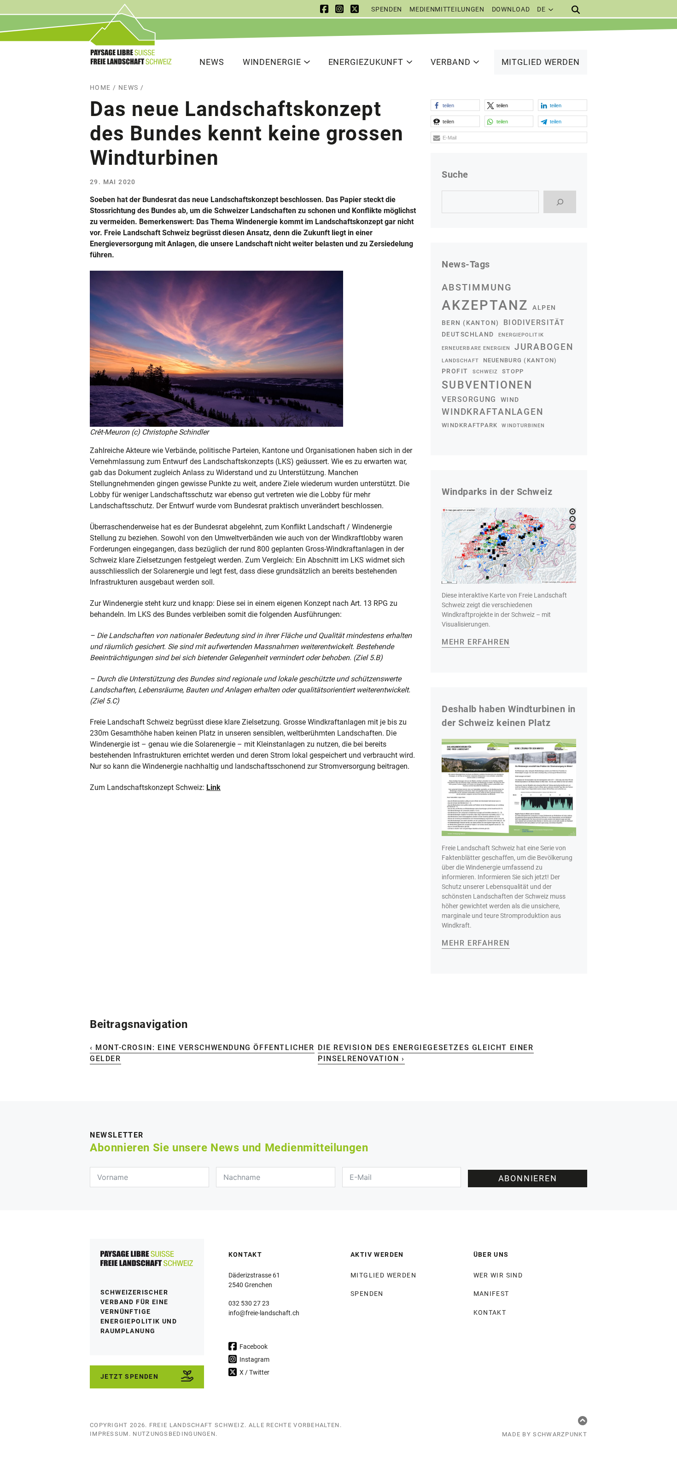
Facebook (253, 1346)
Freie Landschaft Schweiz (197, 1425)
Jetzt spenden (129, 1376)
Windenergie (272, 62)
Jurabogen (543, 347)
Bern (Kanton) (470, 322)
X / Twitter (253, 1372)
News (211, 62)
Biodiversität (534, 322)
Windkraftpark (469, 425)
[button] (455, 105)
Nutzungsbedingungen (174, 1433)
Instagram (253, 1359)
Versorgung (469, 399)
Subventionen (487, 384)
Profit (455, 371)
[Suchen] (559, 202)
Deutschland (468, 334)
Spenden (386, 9)
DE (541, 9)
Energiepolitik (521, 335)
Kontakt (490, 1312)
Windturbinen (523, 426)
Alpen (544, 307)
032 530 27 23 (248, 1303)
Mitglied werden (541, 62)
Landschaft (460, 361)
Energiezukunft (366, 62)
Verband (450, 62)
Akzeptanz (485, 305)
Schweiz (485, 372)
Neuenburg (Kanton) (520, 360)
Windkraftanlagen (492, 412)
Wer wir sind (498, 1275)
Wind (510, 399)
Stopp (513, 371)
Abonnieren (527, 1178)
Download (511, 9)
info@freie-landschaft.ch (263, 1313)
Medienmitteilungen (446, 9)
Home (100, 87)
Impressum (109, 1433)
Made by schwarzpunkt (544, 1434)
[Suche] (575, 9)
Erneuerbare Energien (476, 348)
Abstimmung (477, 287)
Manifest (491, 1293)
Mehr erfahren (476, 642)
